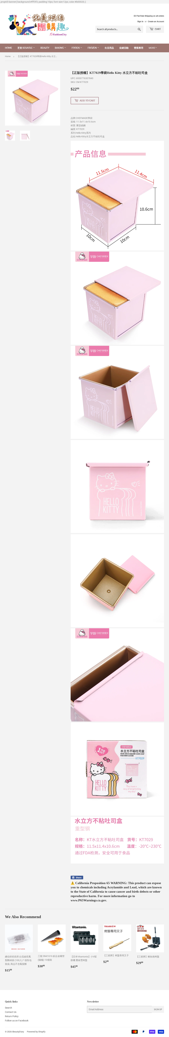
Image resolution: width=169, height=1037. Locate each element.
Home (8, 47)
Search (8, 1007)
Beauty (44, 47)
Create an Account (156, 21)
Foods (76, 47)
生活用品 (109, 47)
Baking (59, 47)
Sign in (140, 21)
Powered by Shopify (36, 1031)
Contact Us (10, 1012)
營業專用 (138, 47)
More (152, 48)
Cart (157, 29)
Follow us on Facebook (16, 1020)
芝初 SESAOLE (25, 47)
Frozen (92, 47)
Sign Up (158, 1009)
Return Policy (11, 1016)
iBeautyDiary (18, 1031)
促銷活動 (124, 47)
